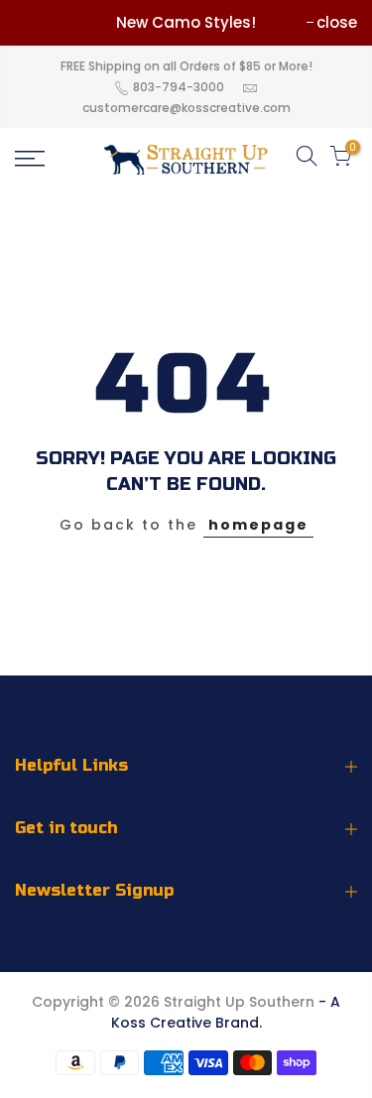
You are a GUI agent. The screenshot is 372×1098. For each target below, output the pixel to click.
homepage (258, 525)
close (336, 22)
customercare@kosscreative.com (186, 107)
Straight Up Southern (239, 1002)
